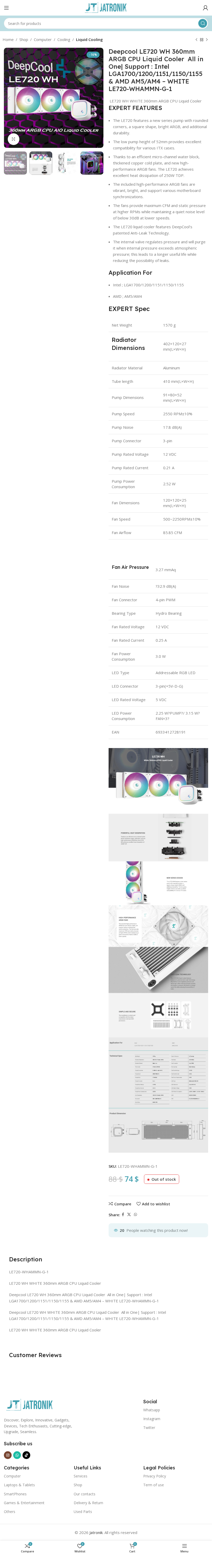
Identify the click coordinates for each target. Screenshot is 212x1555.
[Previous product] (196, 40)
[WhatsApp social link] (135, 1214)
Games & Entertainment (24, 1502)
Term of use (153, 1484)
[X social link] (129, 1214)
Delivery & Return (88, 1502)
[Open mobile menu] (6, 8)
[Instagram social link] (8, 1455)
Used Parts (83, 1511)
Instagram (151, 1418)
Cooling (63, 39)
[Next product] (206, 40)
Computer (43, 39)
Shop (23, 39)
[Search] (202, 23)
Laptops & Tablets (19, 1484)
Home (8, 39)
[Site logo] (106, 7)
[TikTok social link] (26, 1455)
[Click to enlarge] (13, 139)
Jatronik (96, 1532)
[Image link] (30, 1404)
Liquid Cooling (89, 39)
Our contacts (84, 1493)
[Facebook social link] (123, 1214)
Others (9, 1511)
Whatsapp (151, 1409)
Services (80, 1476)
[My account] (205, 8)
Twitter (149, 1427)
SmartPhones (15, 1493)
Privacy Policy (154, 1476)
